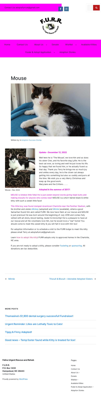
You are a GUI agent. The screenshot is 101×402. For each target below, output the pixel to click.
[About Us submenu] (46, 44)
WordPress (23, 379)
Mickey (35, 209)
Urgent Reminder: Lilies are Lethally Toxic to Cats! (34, 324)
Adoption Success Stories (31, 140)
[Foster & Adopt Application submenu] (54, 52)
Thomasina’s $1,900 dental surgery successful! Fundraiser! (39, 316)
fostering (64, 245)
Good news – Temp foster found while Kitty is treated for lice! (40, 340)
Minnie (56, 209)
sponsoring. (77, 245)
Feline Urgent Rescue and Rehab (18, 360)
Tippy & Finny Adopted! (18, 332)
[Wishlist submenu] (76, 44)
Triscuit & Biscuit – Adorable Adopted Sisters (71, 279)
